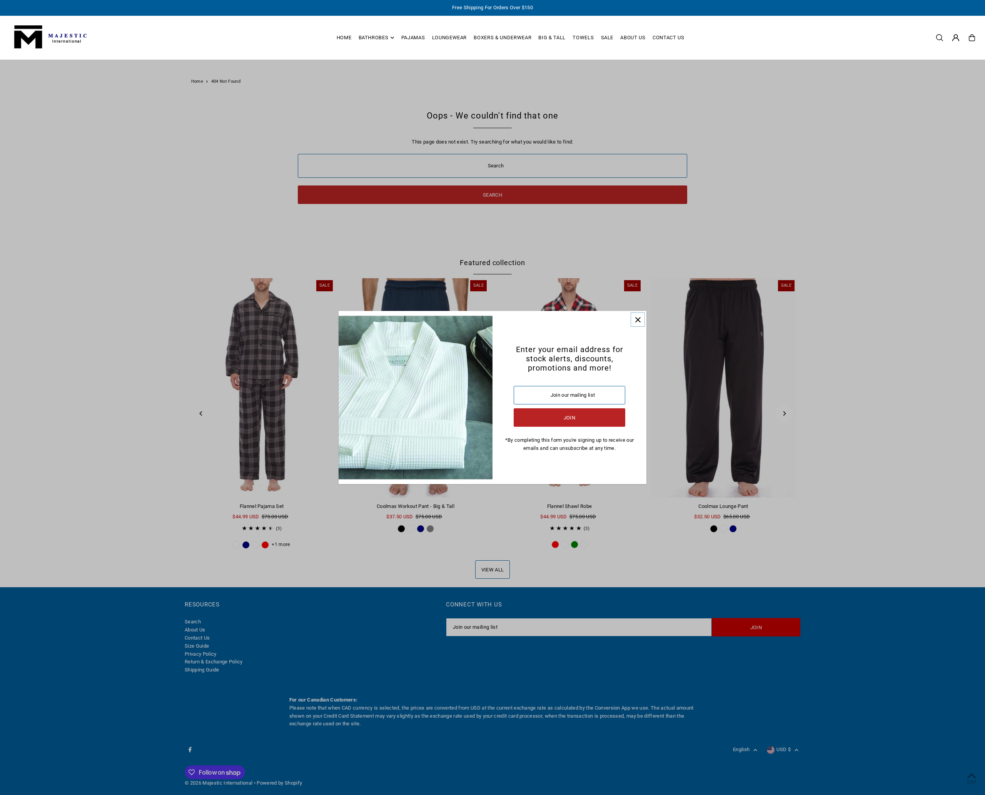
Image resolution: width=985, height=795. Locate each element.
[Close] (637, 319)
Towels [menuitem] (583, 37)
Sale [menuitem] (607, 37)
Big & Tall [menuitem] (552, 37)
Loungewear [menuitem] (449, 37)
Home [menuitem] (344, 37)
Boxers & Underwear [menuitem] (502, 37)
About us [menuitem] (632, 37)
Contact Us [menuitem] (668, 37)
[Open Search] (939, 37)
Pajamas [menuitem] (413, 37)
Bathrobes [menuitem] (374, 37)
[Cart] (972, 37)
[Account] (955, 37)
